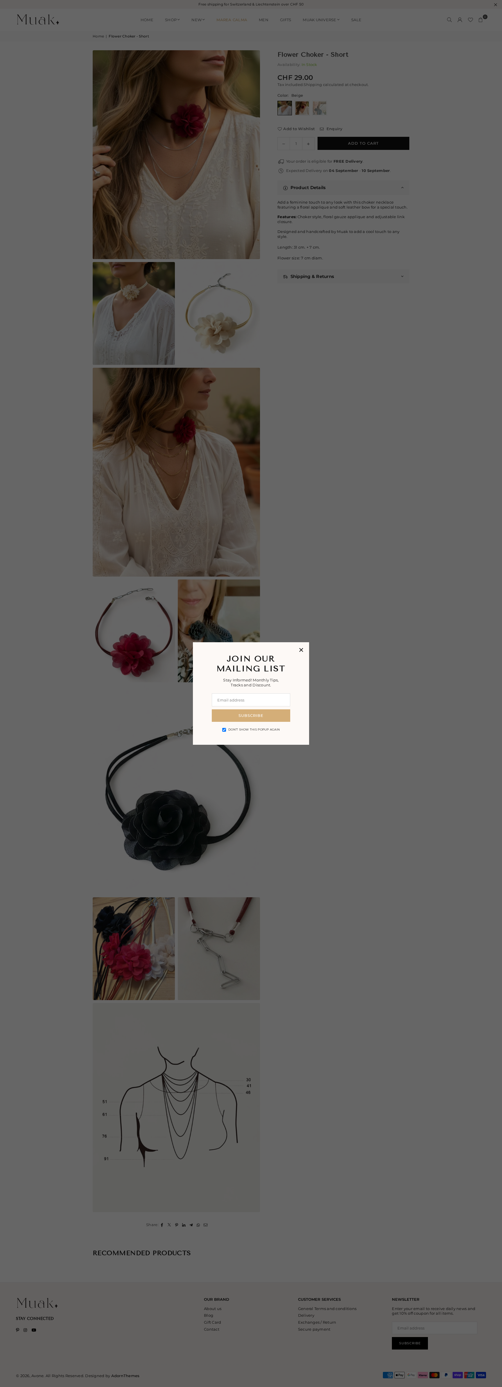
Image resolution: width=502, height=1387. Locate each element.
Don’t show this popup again (254, 729)
